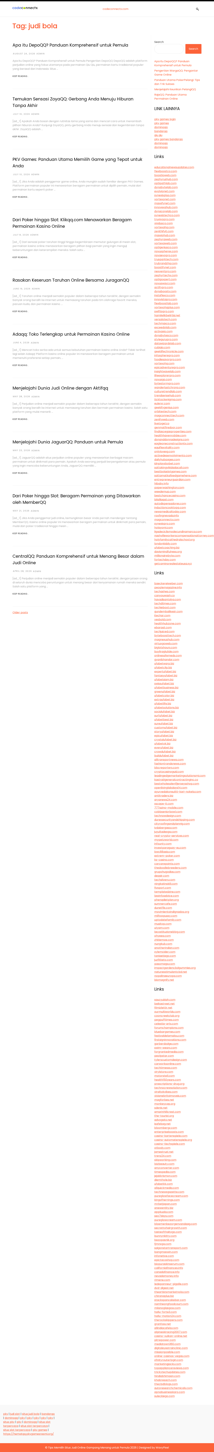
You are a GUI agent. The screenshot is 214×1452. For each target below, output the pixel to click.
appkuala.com (163, 1212)
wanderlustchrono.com (169, 387)
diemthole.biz (163, 1180)
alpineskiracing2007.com (170, 1332)
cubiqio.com (162, 347)
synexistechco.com (167, 215)
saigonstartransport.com (171, 1248)
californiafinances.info (168, 1268)
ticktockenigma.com (168, 399)
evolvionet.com (164, 191)
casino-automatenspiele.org (173, 1140)
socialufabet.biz (164, 711)
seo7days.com (163, 1216)
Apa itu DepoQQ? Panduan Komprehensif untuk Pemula (70, 45)
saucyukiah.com (164, 1000)
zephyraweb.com (165, 239)
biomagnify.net (164, 980)
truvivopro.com (164, 219)
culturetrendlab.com (168, 391)
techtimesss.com (165, 1068)
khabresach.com (165, 1380)
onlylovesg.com (164, 451)
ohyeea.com (162, 936)
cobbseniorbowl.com (168, 812)
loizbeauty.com (164, 1164)
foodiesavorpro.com (167, 359)
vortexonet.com (165, 199)
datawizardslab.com (167, 343)
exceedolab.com (165, 327)
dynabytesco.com (166, 335)
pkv (5, 1414)
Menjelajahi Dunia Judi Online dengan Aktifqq (60, 388)
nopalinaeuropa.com (168, 976)
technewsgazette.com (169, 1192)
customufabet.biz (165, 728)
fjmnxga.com (162, 1244)
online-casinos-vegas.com (171, 1356)
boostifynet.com (165, 267)
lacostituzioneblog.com (169, 932)
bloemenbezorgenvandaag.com (175, 1224)
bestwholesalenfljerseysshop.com (176, 784)
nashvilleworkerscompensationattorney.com (184, 535)
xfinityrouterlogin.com (168, 1360)
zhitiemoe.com (164, 940)
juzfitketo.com (163, 960)
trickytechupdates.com (169, 1372)
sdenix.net (161, 1108)
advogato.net (163, 1120)
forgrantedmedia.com (169, 1052)
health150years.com (167, 1080)
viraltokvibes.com (166, 1092)
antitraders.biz (163, 796)
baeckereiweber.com (168, 583)
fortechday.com (165, 560)
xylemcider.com (164, 952)
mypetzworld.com (166, 840)
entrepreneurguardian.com (172, 479)
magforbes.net (164, 1100)
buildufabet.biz (164, 756)
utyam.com (161, 928)
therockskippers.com (168, 1320)
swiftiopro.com (164, 311)
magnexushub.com (166, 639)
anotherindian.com (166, 948)
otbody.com (162, 1148)
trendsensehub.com (167, 395)
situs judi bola (30, 1414)
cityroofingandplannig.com (172, 824)
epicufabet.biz (163, 736)
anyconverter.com (166, 1168)
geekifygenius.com (166, 407)
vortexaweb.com (165, 243)
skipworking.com (165, 1160)
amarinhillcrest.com (167, 1112)
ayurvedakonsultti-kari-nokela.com (177, 792)
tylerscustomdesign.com (170, 1060)
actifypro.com (163, 287)
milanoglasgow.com (167, 1308)
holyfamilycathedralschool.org (174, 539)
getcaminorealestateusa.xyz (173, 564)
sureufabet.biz (163, 723)
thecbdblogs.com (166, 1384)
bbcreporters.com (166, 768)
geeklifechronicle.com (169, 351)
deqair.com (161, 876)
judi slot (15, 1414)
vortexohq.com (164, 363)
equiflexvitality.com (167, 447)
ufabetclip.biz (163, 667)
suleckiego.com (164, 1396)
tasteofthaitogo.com (168, 1232)
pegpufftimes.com (166, 1020)
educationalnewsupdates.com (174, 167)
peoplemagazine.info (168, 587)
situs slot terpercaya (34, 1426)
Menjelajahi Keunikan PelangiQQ (175, 89)
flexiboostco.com (165, 171)
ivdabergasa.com (165, 828)
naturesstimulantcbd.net (170, 972)
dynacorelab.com (166, 211)
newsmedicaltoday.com (170, 511)
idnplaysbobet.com (167, 463)
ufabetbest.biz (163, 719)
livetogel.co (161, 423)
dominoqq (161, 127)
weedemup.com (165, 491)
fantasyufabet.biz (165, 675)
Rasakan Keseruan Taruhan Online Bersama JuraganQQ (71, 280)
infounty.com (163, 844)
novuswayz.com (164, 283)
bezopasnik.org (164, 1240)
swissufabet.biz (164, 683)
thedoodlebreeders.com (170, 868)
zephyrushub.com (166, 179)
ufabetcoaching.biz (167, 548)
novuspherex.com (166, 251)
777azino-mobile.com (168, 808)
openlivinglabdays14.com (170, 788)
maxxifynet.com (164, 203)
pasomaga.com (164, 964)
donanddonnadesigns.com (171, 439)
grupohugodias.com (167, 872)
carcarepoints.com (167, 864)
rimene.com (162, 1280)
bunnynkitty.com (165, 1236)
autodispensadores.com (170, 503)
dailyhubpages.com (167, 459)
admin (40, 53)
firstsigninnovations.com (170, 1040)
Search (159, 42)
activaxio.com (163, 331)
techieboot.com (165, 607)
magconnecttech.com (169, 415)
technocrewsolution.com (170, 1088)
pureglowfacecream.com (171, 1196)
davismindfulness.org (168, 552)
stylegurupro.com (166, 339)
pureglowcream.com (168, 1220)
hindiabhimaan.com (167, 1376)
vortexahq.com (164, 227)
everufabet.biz (163, 748)
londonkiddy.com (165, 544)
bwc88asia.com (164, 852)
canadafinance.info (167, 1272)
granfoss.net (162, 1324)
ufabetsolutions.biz (166, 707)
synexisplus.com (165, 195)
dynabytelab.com (166, 187)
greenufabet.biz (164, 691)
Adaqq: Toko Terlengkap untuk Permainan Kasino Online (71, 334)
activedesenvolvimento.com (173, 455)
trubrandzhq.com (165, 263)
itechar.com (162, 615)
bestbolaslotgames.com (170, 471)
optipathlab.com (165, 183)
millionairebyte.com (167, 556)
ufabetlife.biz (162, 703)
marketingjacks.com (167, 1364)
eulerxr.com (162, 403)
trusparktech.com (166, 259)
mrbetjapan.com (165, 1204)
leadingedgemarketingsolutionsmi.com (179, 776)
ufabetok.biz (162, 744)
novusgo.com (163, 379)
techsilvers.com (164, 880)
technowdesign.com (167, 816)
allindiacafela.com (166, 1328)
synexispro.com (164, 523)
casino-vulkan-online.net (170, 1336)
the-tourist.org (164, 1116)
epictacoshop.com (166, 1260)
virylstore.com (163, 1072)
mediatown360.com (167, 1344)
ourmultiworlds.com (167, 1012)
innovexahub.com (166, 207)
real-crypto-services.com (171, 836)
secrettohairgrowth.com (170, 1228)
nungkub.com (163, 944)
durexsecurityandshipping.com (174, 820)
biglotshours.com (165, 647)
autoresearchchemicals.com (173, 1388)
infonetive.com (164, 1256)
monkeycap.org (164, 1104)
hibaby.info (161, 483)
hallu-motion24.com (167, 1316)
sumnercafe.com (165, 904)
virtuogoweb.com (165, 643)
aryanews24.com (165, 800)
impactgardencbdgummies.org (175, 968)
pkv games (161, 123)
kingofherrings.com (167, 1200)
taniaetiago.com (165, 956)
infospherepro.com (167, 355)
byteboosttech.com (167, 635)
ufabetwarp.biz (164, 663)
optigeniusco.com (166, 247)
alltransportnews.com (169, 760)
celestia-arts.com (166, 1024)
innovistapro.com (165, 299)
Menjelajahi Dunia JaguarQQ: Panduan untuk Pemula (68, 442)
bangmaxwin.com (166, 1252)
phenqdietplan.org (166, 900)
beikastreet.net (164, 1004)
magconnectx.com (166, 519)
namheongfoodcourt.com (171, 1304)
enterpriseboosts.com (169, 1132)
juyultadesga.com (165, 832)
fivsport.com (162, 888)
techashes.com (164, 591)
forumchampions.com (169, 1028)
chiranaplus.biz (164, 1296)
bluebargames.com (167, 1032)
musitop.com (163, 924)
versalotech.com (165, 319)
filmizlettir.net (163, 1008)
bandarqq (160, 131)
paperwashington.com (169, 487)
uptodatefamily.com (167, 920)
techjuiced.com (164, 631)
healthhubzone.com (167, 623)
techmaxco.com (165, 323)
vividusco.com (163, 223)
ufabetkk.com (163, 1184)
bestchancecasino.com (169, 495)
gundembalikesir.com (168, 611)
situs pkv (9, 1422)
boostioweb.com (165, 175)
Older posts (20, 612)
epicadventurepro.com (169, 367)
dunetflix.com (163, 908)
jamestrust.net (164, 1152)
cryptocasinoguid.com (169, 772)
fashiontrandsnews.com (170, 764)
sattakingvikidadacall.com (171, 467)
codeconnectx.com (115, 9)
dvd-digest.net (164, 1288)
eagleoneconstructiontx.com (173, 443)
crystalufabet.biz (165, 740)
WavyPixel (162, 1447)
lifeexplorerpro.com (167, 375)
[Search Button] (197, 9)
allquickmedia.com (166, 1188)
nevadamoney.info (166, 1276)
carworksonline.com (167, 1064)
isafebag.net (162, 1124)
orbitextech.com (165, 411)
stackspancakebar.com (170, 1300)
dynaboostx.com (165, 291)
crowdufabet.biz (165, 752)
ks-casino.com (164, 860)
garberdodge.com (166, 1044)
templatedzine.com (167, 892)
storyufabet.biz (164, 732)
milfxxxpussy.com (165, 916)
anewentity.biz (163, 1208)
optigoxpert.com (165, 279)
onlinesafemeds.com (168, 655)
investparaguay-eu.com (170, 848)
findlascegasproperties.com (172, 431)
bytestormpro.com (167, 383)
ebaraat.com (163, 627)
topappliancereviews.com (171, 1368)
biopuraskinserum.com (169, 1264)
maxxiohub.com (164, 235)
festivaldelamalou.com (169, 1036)
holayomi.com (163, 527)
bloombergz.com (165, 1128)
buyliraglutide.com (166, 651)
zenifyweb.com (164, 419)
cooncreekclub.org (166, 1016)
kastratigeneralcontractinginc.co (176, 780)
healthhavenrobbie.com (170, 435)
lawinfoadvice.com (166, 896)
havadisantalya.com (167, 599)
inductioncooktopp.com (170, 507)
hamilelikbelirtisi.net (167, 315)
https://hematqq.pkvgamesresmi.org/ (28, 1434)
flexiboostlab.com (166, 303)
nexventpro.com (165, 271)
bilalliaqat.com (164, 499)
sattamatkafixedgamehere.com (175, 475)
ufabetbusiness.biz (166, 687)
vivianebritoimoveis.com (170, 1096)
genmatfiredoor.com (168, 427)
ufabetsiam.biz (164, 679)
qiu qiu (158, 135)
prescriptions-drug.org (169, 1084)
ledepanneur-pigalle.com (171, 1284)
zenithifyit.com (164, 231)
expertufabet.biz (165, 671)
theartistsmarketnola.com (171, 1292)
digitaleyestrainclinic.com (171, 1348)
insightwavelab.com (167, 371)
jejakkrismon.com (165, 1176)
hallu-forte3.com (165, 1312)
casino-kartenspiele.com (170, 1136)
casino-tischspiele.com (169, 1144)
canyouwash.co (164, 595)
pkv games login (165, 119)
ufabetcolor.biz (164, 695)
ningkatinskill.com (166, 884)
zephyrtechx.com (166, 275)
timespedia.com (165, 1172)
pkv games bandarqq (168, 139)
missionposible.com (167, 1352)
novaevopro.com (165, 255)
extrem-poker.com (167, 856)
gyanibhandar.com (166, 659)
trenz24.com (162, 1156)
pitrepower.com (165, 1340)
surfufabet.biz (163, 715)
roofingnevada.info (166, 515)
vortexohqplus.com (167, 307)
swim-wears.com (165, 1048)
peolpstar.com (164, 1056)
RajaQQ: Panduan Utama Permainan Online (170, 97)
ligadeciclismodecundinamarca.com (178, 531)
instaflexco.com (164, 295)
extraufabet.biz (164, 699)
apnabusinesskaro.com (169, 1392)
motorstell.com (164, 1076)
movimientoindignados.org (171, 912)
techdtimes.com (165, 603)
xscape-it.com (164, 804)
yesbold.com (162, 619)
